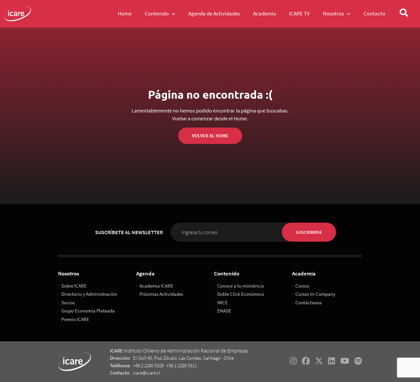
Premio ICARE (75, 319)
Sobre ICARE (74, 286)
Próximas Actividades (161, 294)
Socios (68, 302)
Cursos (302, 286)
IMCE (222, 302)
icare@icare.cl (146, 373)
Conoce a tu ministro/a (240, 286)
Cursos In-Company (315, 294)
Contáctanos (308, 302)
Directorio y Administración (89, 294)
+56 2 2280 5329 (148, 365)
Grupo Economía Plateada (88, 311)
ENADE (224, 311)
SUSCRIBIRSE (309, 232)
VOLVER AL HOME (210, 135)
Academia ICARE (156, 286)
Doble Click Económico (240, 294)
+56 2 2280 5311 (181, 365)
